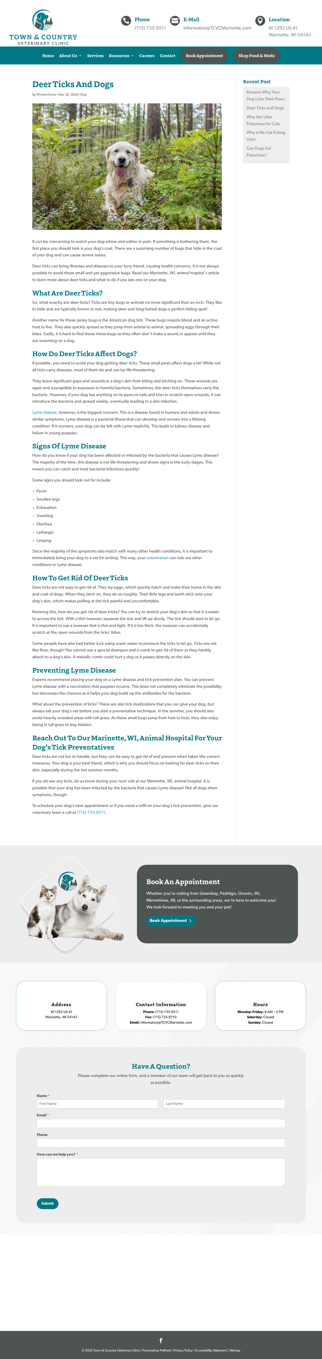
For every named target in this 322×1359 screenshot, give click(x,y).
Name (43, 1096)
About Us (68, 55)
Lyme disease (44, 413)
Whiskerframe (46, 95)
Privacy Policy (183, 1350)
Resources (119, 55)
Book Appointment (204, 55)
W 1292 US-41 (283, 28)
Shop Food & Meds (257, 55)
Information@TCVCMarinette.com (217, 28)
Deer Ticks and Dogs (265, 108)
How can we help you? (57, 1154)
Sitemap (234, 1350)
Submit (47, 1204)
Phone (42, 1135)
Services (95, 55)
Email (43, 1115)
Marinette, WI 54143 (290, 35)
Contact (167, 55)
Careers (147, 55)
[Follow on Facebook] (161, 1341)
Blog (83, 95)
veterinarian (158, 558)
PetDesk (165, 1350)
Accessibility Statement (211, 1350)
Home (48, 55)
